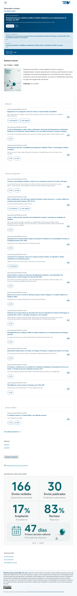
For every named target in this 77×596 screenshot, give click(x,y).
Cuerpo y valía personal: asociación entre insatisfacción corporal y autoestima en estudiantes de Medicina (36, 218)
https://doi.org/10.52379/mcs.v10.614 (17, 236)
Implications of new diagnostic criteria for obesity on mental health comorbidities (32, 111)
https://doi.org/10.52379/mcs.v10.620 (17, 292)
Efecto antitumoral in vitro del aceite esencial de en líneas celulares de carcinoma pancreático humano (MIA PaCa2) (38, 200)
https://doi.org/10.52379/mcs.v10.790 (17, 127)
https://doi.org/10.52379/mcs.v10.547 (17, 254)
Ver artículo (10, 26)
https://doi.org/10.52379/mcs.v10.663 (17, 272)
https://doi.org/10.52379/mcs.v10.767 (17, 109)
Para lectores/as (9, 556)
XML (18, 158)
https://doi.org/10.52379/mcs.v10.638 (17, 330)
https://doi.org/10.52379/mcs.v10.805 (17, 364)
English (6, 445)
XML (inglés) (25, 120)
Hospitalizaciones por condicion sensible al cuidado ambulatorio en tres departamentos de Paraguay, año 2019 (37, 333)
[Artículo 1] (13, 52)
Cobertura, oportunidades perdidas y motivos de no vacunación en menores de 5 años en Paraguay (37, 181)
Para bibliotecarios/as (10, 563)
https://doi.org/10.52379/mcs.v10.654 (17, 348)
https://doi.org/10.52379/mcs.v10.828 (17, 145)
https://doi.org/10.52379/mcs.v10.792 (17, 215)
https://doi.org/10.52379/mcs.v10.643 (17, 413)
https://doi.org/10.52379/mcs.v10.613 (17, 383)
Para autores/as (8, 559)
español (6, 448)
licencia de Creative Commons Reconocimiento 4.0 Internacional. (46, 592)
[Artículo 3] (16, 52)
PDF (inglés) (13, 120)
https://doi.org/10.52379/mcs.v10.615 (17, 310)
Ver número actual (9, 11)
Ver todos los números (11, 432)
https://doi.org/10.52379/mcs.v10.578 (17, 179)
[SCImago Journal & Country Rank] (16, 466)
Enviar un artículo (11, 457)
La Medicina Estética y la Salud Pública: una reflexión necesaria (26, 415)
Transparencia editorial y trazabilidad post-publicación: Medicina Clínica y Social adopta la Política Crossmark (37, 148)
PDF (17, 26)
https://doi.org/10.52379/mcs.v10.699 (17, 197)
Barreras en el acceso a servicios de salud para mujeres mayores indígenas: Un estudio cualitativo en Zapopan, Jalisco (37, 296)
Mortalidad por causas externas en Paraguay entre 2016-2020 (25, 385)
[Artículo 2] (15, 52)
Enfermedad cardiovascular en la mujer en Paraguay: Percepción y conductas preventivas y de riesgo (37, 351)
